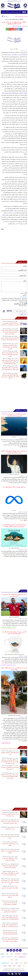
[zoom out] (7, 16)
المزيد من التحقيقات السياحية (8, 627)
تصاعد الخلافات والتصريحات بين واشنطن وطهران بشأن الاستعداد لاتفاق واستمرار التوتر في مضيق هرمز (9, 761)
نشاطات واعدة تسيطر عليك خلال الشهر (10, 887)
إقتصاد (25, 16)
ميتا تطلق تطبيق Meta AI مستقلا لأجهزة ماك (14, 487)
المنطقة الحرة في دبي (22, 54)
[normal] (4, 16)
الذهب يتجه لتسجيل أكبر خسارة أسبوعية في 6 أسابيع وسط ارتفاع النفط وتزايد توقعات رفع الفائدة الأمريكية (10, 362)
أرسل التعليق (23, 314)
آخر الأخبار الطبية (6, 742)
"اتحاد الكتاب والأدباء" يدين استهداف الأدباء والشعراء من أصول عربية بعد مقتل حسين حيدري (10, 882)
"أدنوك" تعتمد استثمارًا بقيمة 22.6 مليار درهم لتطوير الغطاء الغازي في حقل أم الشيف (10, 354)
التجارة (9, 93)
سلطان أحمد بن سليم (12, 54)
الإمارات (20, 190)
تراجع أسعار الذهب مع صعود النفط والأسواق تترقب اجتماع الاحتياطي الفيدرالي (10, 347)
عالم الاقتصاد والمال (19, 16)
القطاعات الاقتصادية (22, 93)
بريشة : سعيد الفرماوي (10, 828)
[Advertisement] (14, 245)
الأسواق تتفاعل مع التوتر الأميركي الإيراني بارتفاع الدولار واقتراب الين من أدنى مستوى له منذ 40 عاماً (10, 332)
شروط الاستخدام (23, 296)
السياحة (5, 93)
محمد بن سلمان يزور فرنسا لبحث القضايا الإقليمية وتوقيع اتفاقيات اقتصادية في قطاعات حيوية (10, 776)
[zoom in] (2, 16)
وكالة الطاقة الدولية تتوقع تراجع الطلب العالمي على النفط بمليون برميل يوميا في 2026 (10, 376)
